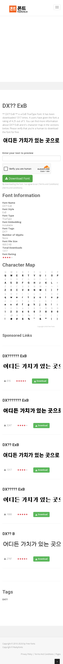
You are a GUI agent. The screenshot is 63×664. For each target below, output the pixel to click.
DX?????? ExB (14, 356)
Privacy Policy (26, 654)
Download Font (19, 178)
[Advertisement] (31, 49)
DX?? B (8, 534)
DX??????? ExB (15, 400)
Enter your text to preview (17, 152)
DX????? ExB (13, 489)
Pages (58, 654)
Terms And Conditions (43, 654)
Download (41, 381)
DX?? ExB (10, 445)
